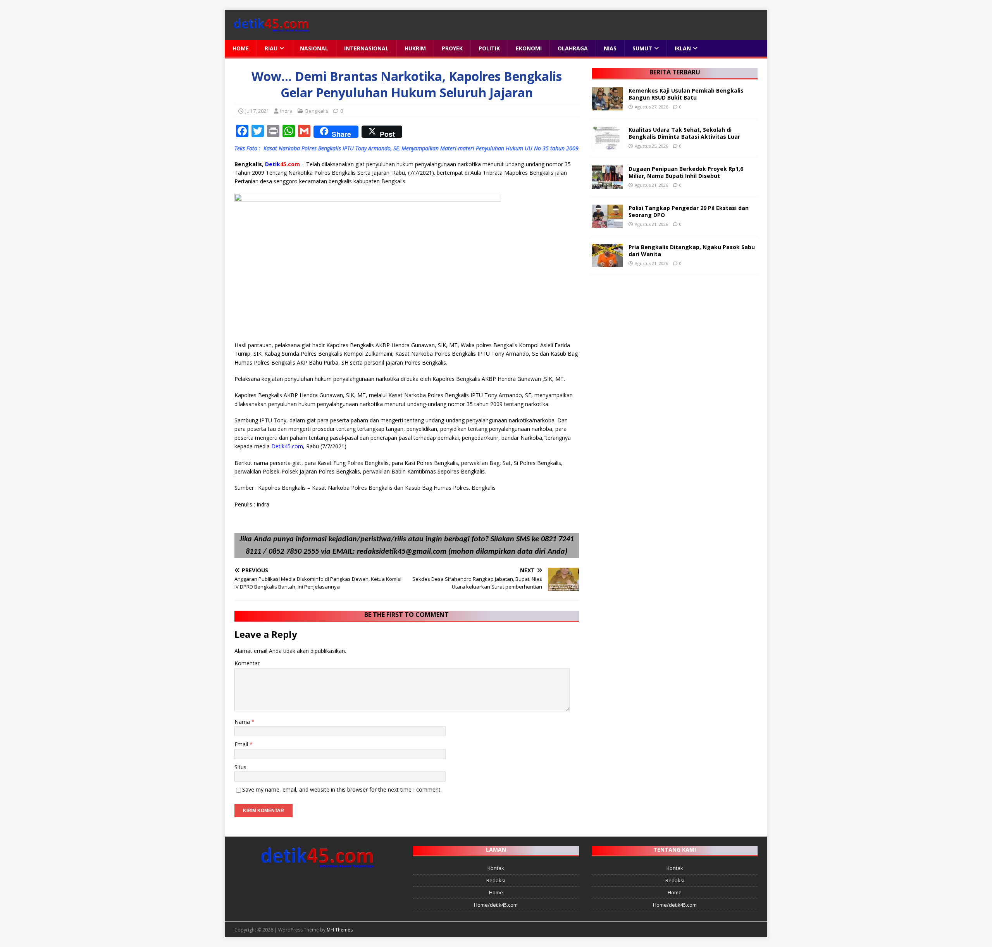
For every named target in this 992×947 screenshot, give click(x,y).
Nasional (314, 48)
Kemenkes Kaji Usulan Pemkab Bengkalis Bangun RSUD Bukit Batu (686, 94)
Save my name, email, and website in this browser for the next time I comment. (342, 789)
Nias (610, 48)
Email (242, 744)
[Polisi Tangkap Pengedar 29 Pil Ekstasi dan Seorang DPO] (607, 223)
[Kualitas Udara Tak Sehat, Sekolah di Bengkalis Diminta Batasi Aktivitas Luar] (607, 145)
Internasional (366, 48)
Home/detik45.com (496, 904)
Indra (286, 110)
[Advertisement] (674, 339)
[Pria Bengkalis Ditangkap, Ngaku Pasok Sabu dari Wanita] (607, 262)
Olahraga (573, 48)
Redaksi (495, 880)
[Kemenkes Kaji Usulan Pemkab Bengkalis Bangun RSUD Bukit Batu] (607, 106)
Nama (242, 721)
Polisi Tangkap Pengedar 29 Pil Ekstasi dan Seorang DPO (689, 211)
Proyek (452, 48)
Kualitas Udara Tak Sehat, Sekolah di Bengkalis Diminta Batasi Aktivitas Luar (684, 133)
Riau (271, 48)
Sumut (642, 48)
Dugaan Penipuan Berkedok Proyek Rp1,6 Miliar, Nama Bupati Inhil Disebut (686, 172)
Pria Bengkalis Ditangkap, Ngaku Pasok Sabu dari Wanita (692, 250)
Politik (489, 48)
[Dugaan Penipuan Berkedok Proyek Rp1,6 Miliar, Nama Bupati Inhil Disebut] (607, 184)
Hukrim (415, 48)
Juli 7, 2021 (257, 110)
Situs (240, 767)
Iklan (683, 48)
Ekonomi (529, 48)
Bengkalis (316, 110)
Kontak (495, 867)
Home (240, 48)
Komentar (247, 663)
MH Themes (340, 929)
